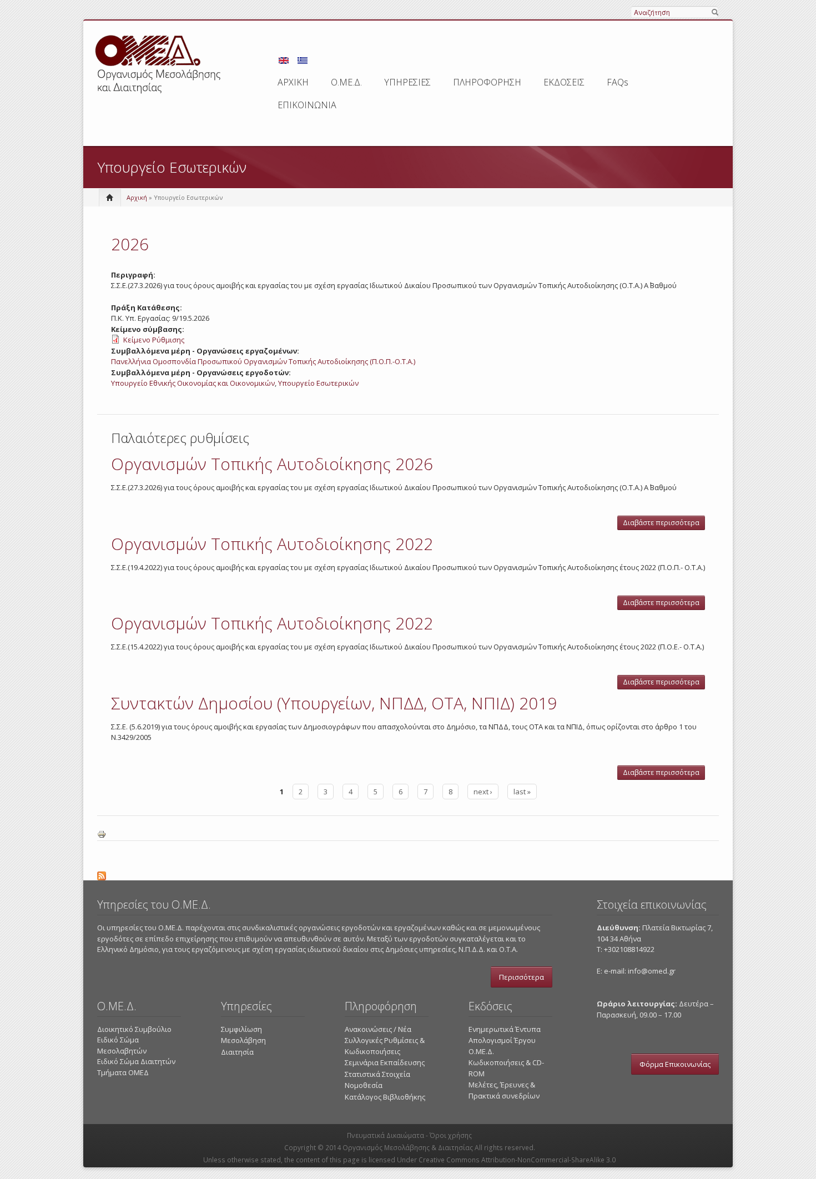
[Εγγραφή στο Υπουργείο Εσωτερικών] (408, 874)
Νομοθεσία (363, 1085)
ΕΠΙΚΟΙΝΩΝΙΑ (307, 104)
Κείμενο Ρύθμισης (153, 340)
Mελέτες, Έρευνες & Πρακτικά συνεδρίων (504, 1090)
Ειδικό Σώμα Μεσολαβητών (122, 1045)
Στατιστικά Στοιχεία (377, 1074)
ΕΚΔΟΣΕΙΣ (564, 82)
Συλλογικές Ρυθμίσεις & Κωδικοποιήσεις (385, 1045)
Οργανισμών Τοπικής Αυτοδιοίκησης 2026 (272, 463)
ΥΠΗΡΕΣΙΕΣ (407, 82)
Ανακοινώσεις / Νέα (378, 1029)
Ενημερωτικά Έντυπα (505, 1029)
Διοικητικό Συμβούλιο (134, 1029)
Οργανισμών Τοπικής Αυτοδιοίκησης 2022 (272, 543)
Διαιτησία (237, 1052)
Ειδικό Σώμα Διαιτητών (136, 1061)
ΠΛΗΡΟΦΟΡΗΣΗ (487, 82)
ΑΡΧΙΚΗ (293, 82)
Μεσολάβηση (243, 1040)
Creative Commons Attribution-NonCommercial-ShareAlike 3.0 (517, 1160)
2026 (130, 244)
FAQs (617, 82)
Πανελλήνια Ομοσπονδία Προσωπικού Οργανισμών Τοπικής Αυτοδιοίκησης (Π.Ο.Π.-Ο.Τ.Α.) (263, 361)
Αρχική (137, 197)
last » (522, 792)
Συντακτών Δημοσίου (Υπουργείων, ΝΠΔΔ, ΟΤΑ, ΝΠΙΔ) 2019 (334, 703)
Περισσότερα (521, 977)
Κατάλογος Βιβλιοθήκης (385, 1097)
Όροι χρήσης (451, 1135)
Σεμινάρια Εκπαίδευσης (385, 1062)
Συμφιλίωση (241, 1029)
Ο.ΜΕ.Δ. (346, 82)
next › (483, 792)
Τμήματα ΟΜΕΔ (123, 1072)
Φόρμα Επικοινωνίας (675, 1064)
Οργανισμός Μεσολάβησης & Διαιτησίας (407, 1147)
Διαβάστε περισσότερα (664, 524)
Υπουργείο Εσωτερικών (318, 383)
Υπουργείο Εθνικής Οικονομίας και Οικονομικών (193, 383)
